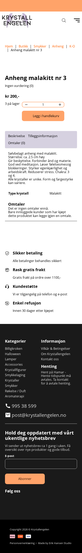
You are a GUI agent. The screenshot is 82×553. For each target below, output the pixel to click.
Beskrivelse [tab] (16, 136)
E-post (9, 456)
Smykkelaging (15, 375)
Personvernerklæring (22, 543)
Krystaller (12, 380)
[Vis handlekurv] (74, 545)
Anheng (58, 46)
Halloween (13, 354)
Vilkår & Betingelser (55, 349)
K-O (72, 46)
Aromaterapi (14, 396)
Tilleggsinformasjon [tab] (43, 136)
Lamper (11, 359)
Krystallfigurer (15, 370)
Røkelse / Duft (15, 391)
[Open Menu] (77, 20)
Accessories (14, 364)
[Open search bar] (64, 20)
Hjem (9, 46)
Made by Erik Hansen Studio (54, 543)
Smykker (40, 46)
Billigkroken (13, 349)
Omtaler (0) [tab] (16, 143)
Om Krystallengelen (55, 354)
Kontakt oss (50, 359)
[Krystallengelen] (17, 20)
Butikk (23, 46)
